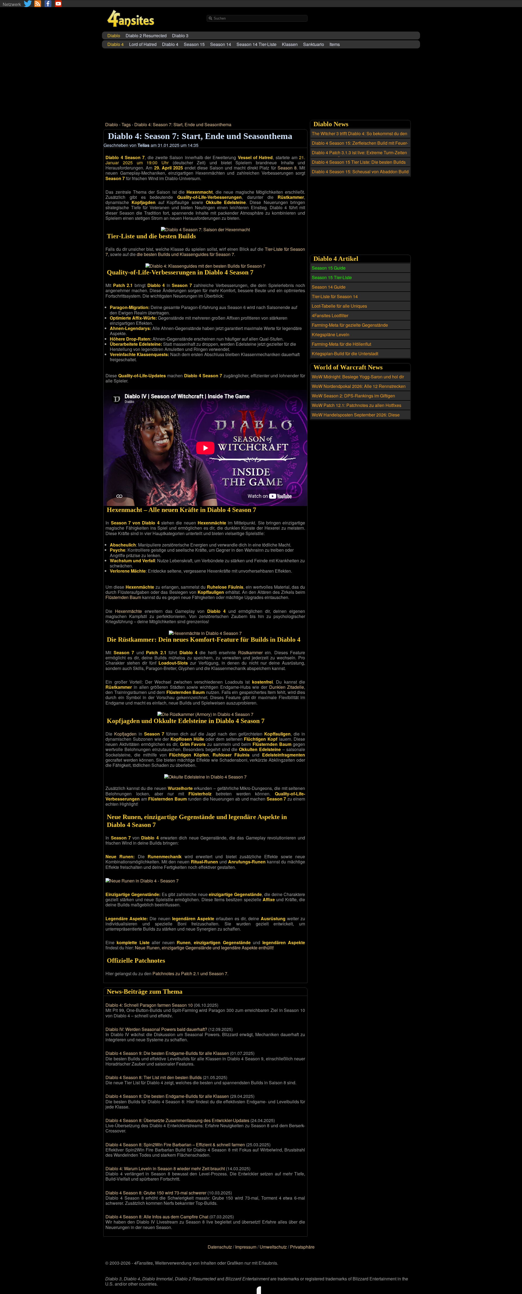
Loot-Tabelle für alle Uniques (339, 306)
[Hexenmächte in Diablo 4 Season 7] (205, 633)
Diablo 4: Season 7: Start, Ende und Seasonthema (182, 124)
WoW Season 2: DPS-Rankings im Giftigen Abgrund (353, 399)
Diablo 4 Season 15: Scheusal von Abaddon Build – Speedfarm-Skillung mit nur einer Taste (360, 174)
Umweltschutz (273, 1247)
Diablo (111, 124)
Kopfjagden (125, 734)
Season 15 (194, 44)
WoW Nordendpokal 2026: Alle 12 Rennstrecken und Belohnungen (359, 389)
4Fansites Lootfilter (330, 315)
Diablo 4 (170, 44)
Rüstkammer (250, 652)
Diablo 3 (180, 35)
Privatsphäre (302, 1247)
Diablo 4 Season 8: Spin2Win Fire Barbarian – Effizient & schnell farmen (175, 1144)
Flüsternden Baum (123, 597)
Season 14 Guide (329, 287)
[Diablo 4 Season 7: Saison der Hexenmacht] (205, 229)
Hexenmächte (128, 611)
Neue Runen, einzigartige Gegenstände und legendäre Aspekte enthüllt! (204, 947)
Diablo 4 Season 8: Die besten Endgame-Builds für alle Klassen (167, 1096)
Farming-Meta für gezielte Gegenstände (350, 325)
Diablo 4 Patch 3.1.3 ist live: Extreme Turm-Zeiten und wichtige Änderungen (359, 155)
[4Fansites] (130, 30)
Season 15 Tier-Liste (332, 277)
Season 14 (220, 44)
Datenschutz (220, 1247)
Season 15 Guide (329, 268)
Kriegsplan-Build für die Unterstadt (345, 353)
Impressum (245, 1247)
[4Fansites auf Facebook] (48, 3)
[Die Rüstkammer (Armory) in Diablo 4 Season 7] (205, 714)
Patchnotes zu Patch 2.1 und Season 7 (190, 973)
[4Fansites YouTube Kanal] (58, 3)
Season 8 (287, 168)
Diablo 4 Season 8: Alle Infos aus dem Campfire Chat (156, 1216)
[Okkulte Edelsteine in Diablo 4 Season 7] (205, 777)
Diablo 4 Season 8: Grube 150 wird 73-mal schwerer (155, 1193)
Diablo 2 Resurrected (146, 35)
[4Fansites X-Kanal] (28, 3)
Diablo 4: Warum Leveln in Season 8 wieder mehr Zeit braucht (165, 1168)
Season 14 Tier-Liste (256, 44)
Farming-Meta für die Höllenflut (341, 344)
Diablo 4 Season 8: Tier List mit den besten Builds (153, 1077)
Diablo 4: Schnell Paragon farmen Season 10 (149, 1005)
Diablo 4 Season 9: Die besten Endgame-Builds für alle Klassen (167, 1053)
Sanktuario (313, 44)
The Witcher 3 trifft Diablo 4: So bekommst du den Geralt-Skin (359, 136)
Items (335, 44)
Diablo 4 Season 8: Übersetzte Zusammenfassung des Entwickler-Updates (177, 1120)
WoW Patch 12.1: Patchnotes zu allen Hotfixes (356, 405)
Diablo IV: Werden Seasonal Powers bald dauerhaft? (156, 1029)
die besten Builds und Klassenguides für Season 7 (185, 254)
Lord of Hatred (143, 44)
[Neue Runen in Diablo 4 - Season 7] (142, 881)
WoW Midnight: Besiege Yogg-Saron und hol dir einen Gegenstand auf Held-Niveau (358, 379)
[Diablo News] (37, 3)
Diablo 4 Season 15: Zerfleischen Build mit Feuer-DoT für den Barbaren (360, 146)
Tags (126, 124)
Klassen (290, 44)
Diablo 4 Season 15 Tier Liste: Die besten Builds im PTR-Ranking (359, 165)
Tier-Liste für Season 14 (335, 296)
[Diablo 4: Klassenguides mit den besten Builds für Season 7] (205, 266)
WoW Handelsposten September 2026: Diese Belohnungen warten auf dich (356, 418)
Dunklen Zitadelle (286, 687)
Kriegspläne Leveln (330, 334)
